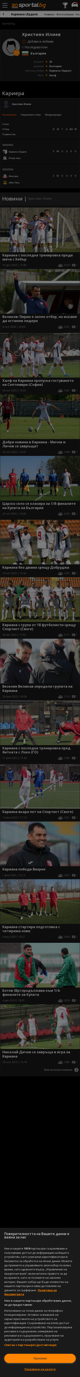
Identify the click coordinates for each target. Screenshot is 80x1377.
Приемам (40, 1358)
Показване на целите (40, 1369)
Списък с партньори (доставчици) (30, 1345)
